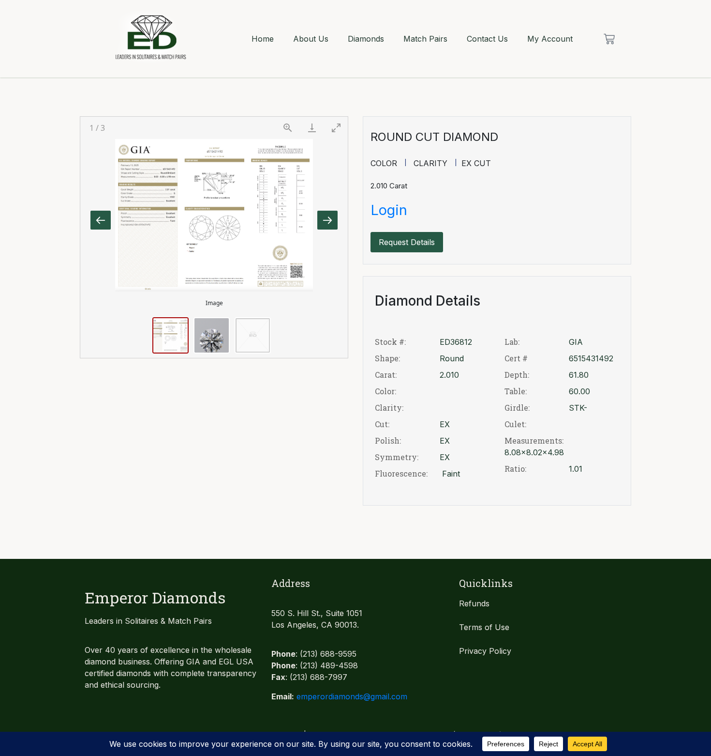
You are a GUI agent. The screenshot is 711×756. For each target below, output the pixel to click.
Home (263, 39)
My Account (550, 39)
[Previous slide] (100, 220)
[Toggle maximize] (336, 127)
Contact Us (487, 39)
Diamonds (366, 39)
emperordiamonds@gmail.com (351, 696)
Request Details (407, 242)
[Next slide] (327, 220)
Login (388, 209)
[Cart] (609, 39)
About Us (310, 39)
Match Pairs (425, 39)
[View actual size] (288, 127)
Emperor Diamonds (155, 597)
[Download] (312, 127)
